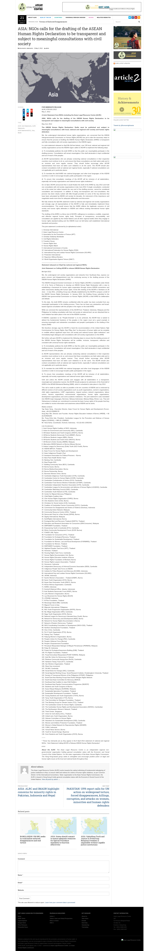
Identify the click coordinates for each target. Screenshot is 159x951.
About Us (84, 916)
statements (29, 48)
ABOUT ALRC (32, 17)
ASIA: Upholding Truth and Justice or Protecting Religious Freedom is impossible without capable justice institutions (93, 840)
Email (20, 882)
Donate (84, 920)
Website (21, 890)
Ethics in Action (54, 920)
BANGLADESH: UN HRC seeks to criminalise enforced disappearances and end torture (32, 839)
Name (20, 875)
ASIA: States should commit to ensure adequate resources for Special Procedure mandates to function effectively (63, 840)
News (19, 916)
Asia (33, 130)
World (19, 133)
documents (22, 48)
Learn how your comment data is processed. (60, 902)
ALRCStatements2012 (24, 130)
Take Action (85, 918)
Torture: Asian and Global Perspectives (61, 918)
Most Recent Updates (22, 19)
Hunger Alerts (22, 923)
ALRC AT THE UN (45, 17)
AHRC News (21, 918)
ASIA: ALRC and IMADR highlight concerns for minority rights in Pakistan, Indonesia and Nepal (38, 792)
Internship (85, 923)
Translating (85, 927)
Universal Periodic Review (75, 17)
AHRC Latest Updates (122, 63)
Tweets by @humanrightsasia (124, 125)
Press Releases (22, 925)
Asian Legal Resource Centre (59, 945)
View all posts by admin (51, 779)
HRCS (52, 923)
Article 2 (52, 916)
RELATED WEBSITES (104, 17)
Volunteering (85, 925)
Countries (58, 17)
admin (47, 48)
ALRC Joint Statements (24, 126)
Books (91, 17)
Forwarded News (23, 927)
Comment (21, 859)
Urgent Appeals (22, 920)
